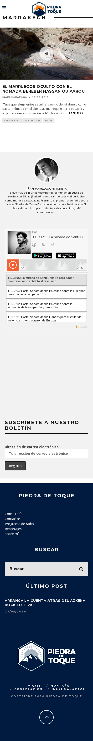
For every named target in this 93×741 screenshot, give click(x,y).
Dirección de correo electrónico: (32, 447)
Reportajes (13, 528)
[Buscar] (89, 6)
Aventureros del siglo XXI (22, 120)
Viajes (48, 120)
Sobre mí (12, 533)
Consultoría (13, 514)
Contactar (12, 518)
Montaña (60, 685)
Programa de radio (19, 523)
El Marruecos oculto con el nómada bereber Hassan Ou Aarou (43, 89)
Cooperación (28, 689)
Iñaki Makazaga (14, 97)
